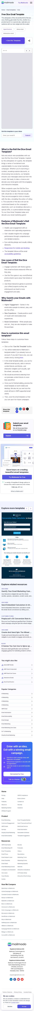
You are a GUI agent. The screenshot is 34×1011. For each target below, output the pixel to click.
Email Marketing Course (8, 879)
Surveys (4, 842)
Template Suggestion (24, 848)
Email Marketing (6, 832)
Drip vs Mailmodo (6, 932)
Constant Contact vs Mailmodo (10, 907)
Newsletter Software (23, 845)
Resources (6, 854)
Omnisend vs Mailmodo (8, 919)
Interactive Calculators (24, 882)
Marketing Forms (22, 873)
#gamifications (7, 29)
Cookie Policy (15, 1002)
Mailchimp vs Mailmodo (8, 901)
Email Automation (22, 842)
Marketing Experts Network (23, 877)
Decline (10, 1006)
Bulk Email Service (23, 839)
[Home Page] (8, 2)
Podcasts (20, 860)
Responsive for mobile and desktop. (17, 248)
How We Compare (9, 897)
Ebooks (20, 857)
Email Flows (5, 867)
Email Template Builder (24, 832)
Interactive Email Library (24, 888)
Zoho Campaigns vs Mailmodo (10, 922)
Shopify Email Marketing (8, 845)
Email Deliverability (7, 848)
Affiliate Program (6, 823)
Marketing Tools (22, 870)
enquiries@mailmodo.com (17, 987)
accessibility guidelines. (12, 254)
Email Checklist (6, 873)
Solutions (20, 820)
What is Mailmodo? (17, 491)
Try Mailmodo (23, 3)
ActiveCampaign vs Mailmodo (10, 904)
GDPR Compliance (23, 808)
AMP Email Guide (6, 857)
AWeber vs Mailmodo (7, 938)
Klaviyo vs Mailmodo (7, 910)
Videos (20, 863)
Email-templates (11, 10)
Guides (3, 891)
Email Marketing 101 (7, 860)
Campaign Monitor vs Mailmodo (10, 941)
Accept (24, 1006)
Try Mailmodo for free (17, 477)
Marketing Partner (6, 820)
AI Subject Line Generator (9, 882)
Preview (17, 532)
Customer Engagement (8, 836)
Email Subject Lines (7, 870)
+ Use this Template (13, 40)
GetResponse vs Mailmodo (9, 935)
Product (5, 829)
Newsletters (21, 867)
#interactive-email (8, 33)
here (21, 358)
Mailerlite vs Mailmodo (8, 913)
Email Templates (6, 863)
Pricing (3, 808)
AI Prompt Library (22, 885)
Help (3, 811)
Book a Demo (21, 811)
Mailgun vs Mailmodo (7, 944)
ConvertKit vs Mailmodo (8, 947)
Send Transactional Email (24, 836)
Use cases (4, 885)
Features (4, 814)
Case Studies (5, 888)
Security (20, 817)
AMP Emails (5, 839)
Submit (27, 135)
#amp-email (20, 29)
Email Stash (5, 876)
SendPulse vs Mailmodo (8, 929)
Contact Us (21, 814)
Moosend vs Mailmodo (8, 926)
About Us (4, 817)
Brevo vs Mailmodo (7, 916)
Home (3, 10)
